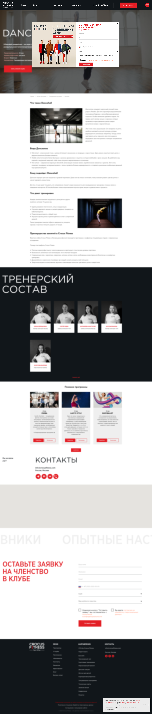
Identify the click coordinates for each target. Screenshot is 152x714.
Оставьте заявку (86, 64)
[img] (54, 44)
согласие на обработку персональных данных (100, 60)
